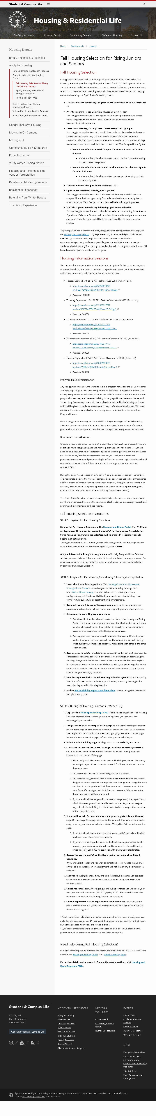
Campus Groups (130, 1026)
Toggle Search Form (144, 4)
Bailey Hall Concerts (132, 1030)
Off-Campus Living (66, 1023)
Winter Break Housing (82, 592)
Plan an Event (129, 1015)
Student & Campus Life (27, 4)
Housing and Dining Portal (76, 234)
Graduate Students (66, 1035)
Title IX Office (129, 1070)
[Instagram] (13, 1042)
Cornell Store (64, 1044)
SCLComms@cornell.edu (33, 1096)
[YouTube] (24, 1042)
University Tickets (131, 1034)
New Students (64, 1027)
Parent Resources (66, 1039)
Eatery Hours (64, 1019)
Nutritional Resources (105, 1030)
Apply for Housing (66, 1015)
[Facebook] (34, 1042)
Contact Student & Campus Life (27, 1031)
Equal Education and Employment (132, 1076)
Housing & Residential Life (78, 20)
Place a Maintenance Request (71, 1048)
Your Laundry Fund (66, 1031)
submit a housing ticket (115, 954)
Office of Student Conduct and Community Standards (135, 1063)
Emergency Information (134, 1052)
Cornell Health (101, 1019)
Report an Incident (131, 1056)
